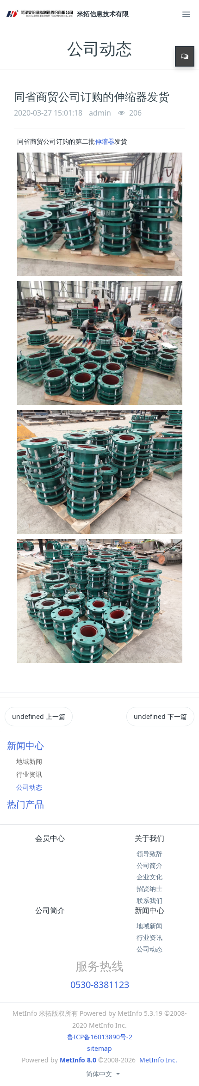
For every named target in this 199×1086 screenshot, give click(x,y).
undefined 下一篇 (160, 716)
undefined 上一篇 (38, 716)
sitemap (99, 1048)
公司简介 (149, 865)
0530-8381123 (99, 984)
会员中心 (50, 838)
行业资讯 (29, 774)
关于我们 (149, 838)
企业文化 (149, 876)
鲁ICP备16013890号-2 (99, 1036)
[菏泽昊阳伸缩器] (41, 14)
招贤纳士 (149, 888)
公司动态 (29, 787)
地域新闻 (29, 761)
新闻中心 (149, 910)
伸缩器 (104, 141)
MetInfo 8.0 (78, 1059)
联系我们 (149, 900)
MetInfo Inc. (158, 1059)
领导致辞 (149, 853)
